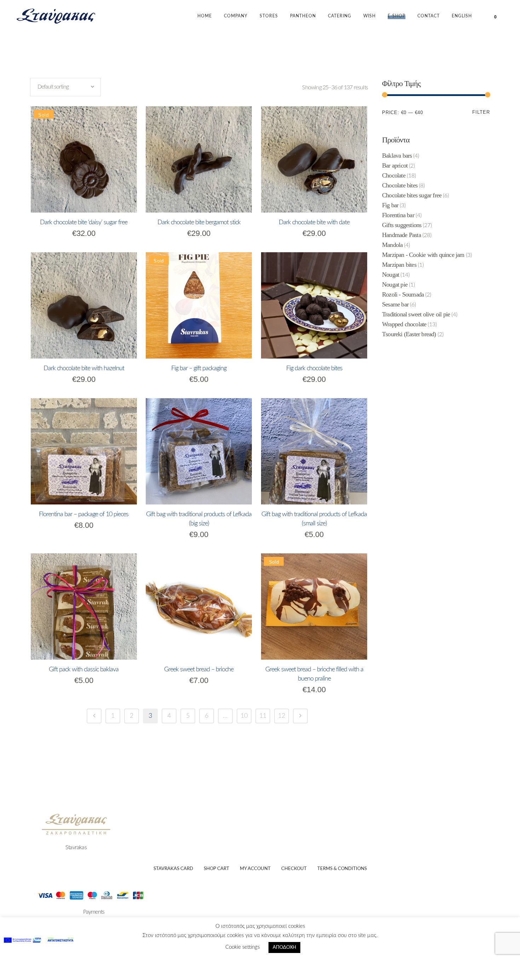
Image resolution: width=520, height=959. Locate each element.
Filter (481, 112)
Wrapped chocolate (404, 324)
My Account (255, 869)
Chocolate (393, 175)
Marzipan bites (399, 264)
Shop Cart (216, 869)
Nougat (390, 274)
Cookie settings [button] (242, 947)
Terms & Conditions (342, 869)
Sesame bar (395, 304)
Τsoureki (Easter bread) (409, 334)
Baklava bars (397, 155)
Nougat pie (395, 284)
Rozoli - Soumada (403, 294)
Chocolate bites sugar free (411, 195)
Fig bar (390, 205)
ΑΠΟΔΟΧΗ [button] (284, 947)
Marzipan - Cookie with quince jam (423, 254)
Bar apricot (395, 165)
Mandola (392, 244)
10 (244, 716)
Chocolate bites (399, 185)
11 (262, 716)
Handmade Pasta (401, 234)
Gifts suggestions (401, 225)
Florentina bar (398, 215)
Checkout (294, 869)
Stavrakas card (173, 869)
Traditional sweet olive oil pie (416, 314)
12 (281, 716)
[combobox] (65, 87)
